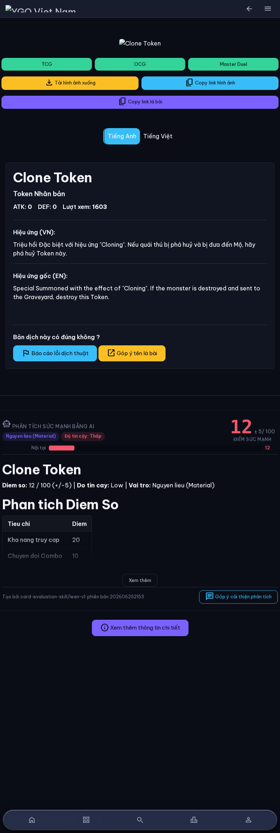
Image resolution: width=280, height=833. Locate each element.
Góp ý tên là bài (132, 353)
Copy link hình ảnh (210, 83)
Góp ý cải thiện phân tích (238, 596)
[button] (267, 8)
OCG (140, 64)
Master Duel (233, 64)
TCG (47, 64)
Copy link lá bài (140, 101)
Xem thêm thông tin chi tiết (140, 628)
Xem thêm (140, 580)
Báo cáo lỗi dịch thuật (55, 353)
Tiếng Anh (122, 136)
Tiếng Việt (157, 136)
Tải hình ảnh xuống (70, 83)
